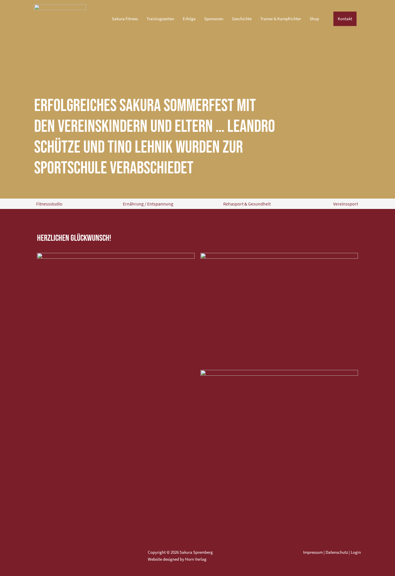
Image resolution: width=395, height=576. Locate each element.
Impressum (313, 552)
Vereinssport (345, 203)
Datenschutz (337, 552)
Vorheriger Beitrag (53, 512)
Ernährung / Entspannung (148, 203)
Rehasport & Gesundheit (247, 203)
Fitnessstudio (49, 203)
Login (356, 552)
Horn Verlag (195, 559)
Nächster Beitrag (343, 512)
